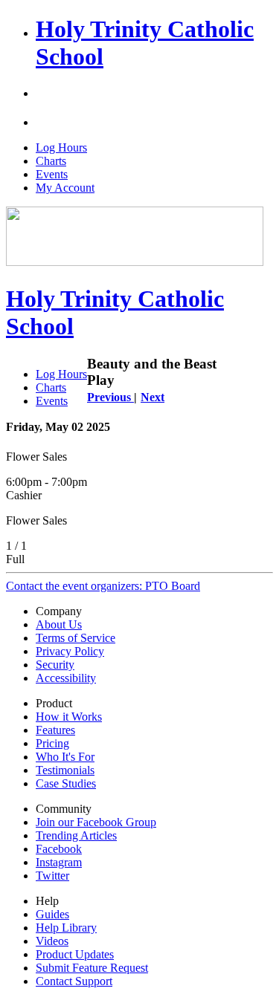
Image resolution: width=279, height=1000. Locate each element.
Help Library (66, 927)
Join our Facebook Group (96, 822)
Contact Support (74, 981)
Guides (52, 914)
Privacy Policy (70, 651)
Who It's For (65, 756)
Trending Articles (76, 835)
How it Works (69, 716)
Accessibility (66, 678)
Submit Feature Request (92, 967)
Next (152, 397)
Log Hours (61, 147)
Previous (110, 397)
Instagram (59, 862)
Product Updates (75, 954)
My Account (65, 187)
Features (55, 730)
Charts (51, 161)
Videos (52, 941)
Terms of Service (75, 638)
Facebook (59, 848)
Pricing (52, 743)
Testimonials (65, 770)
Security (55, 664)
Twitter (52, 875)
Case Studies (66, 783)
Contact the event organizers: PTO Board (103, 585)
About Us (59, 624)
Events (52, 174)
